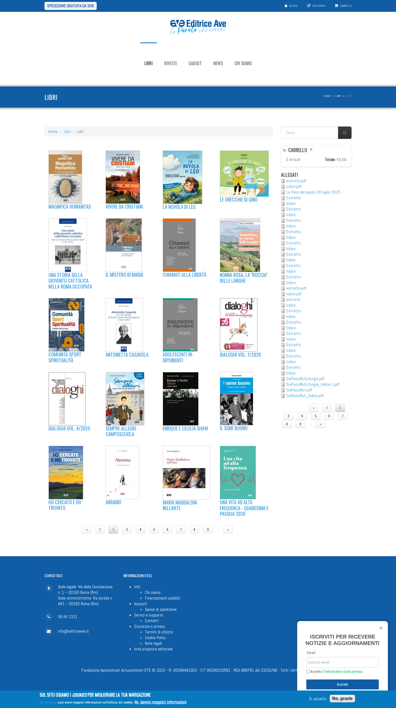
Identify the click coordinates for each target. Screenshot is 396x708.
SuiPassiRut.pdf (299, 390)
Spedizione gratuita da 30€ (70, 5)
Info (137, 587)
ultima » (247, 529)
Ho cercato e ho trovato (64, 505)
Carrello (346, 6)
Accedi (293, 6)
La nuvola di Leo (179, 206)
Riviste (170, 63)
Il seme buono (234, 428)
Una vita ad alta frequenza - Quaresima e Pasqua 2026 (244, 508)
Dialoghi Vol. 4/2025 (69, 428)
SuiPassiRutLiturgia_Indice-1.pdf (312, 384)
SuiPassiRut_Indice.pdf (305, 395)
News (218, 63)
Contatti (151, 620)
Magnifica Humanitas (69, 206)
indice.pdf (293, 186)
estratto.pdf (296, 181)
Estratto (293, 198)
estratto (293, 299)
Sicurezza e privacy (149, 626)
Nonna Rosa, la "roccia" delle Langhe (244, 277)
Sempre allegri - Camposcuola (122, 431)
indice (291, 305)
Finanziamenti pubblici (162, 598)
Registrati (318, 6)
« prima (68, 529)
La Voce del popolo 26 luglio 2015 (313, 192)
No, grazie (342, 698)
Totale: (330, 159)
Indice (291, 203)
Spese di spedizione (161, 609)
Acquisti (140, 604)
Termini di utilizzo (159, 632)
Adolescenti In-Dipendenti (178, 357)
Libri (148, 63)
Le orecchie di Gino (239, 199)
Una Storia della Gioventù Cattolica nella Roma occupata (70, 280)
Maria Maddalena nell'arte (180, 505)
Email (311, 652)
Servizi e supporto (148, 615)
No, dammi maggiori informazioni (160, 702)
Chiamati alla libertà (184, 274)
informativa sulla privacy (344, 671)
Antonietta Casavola (127, 354)
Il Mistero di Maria (124, 274)
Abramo (113, 502)
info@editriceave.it (73, 631)
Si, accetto (317, 699)
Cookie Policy (155, 637)
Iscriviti (342, 684)
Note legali (153, 643)
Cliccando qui (48, 702)
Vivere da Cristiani (124, 206)
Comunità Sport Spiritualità (64, 357)
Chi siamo (243, 63)
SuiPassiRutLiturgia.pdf (305, 378)
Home (327, 96)
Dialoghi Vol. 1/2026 (240, 354)
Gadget (195, 63)
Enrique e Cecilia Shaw (185, 428)
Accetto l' (336, 672)
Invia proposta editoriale (153, 649)
